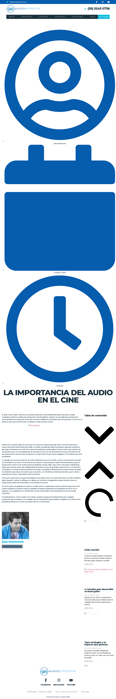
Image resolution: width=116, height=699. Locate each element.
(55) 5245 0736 (99, 8)
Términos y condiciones (39, 692)
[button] (99, 435)
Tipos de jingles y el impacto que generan (96, 643)
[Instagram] (103, 2)
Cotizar (85, 692)
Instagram (58, 685)
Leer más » (89, 564)
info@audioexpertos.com (18, 2)
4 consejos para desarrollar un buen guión (98, 590)
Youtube (71, 685)
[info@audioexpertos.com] (7, 2)
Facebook (46, 685)
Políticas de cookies (66, 692)
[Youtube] (108, 2)
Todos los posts (12, 546)
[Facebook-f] (97, 2)
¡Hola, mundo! (91, 549)
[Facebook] (45, 680)
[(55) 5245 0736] (85, 9)
